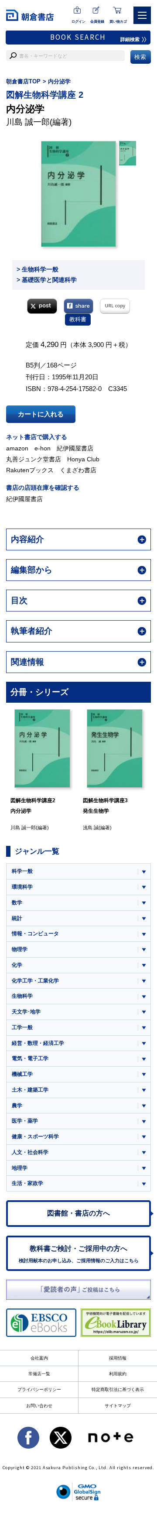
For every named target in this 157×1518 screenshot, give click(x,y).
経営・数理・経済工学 (38, 1043)
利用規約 (117, 1373)
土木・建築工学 (30, 1090)
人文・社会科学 (30, 1152)
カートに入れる (41, 414)
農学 (17, 1105)
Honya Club (83, 459)
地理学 (19, 1168)
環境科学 (22, 887)
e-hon (42, 448)
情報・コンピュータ (35, 934)
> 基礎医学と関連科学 (47, 279)
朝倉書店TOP (23, 81)
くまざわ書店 (78, 470)
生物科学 (22, 996)
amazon (17, 448)
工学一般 (22, 1027)
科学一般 (22, 871)
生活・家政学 (27, 1183)
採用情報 (117, 1358)
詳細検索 (130, 39)
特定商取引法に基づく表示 (118, 1389)
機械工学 (22, 1074)
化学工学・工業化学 (35, 981)
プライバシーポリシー (39, 1389)
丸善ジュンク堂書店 (33, 459)
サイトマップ (118, 1405)
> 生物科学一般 (37, 269)
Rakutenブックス (30, 470)
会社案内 (39, 1358)
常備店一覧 (39, 1373)
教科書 (77, 319)
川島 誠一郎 (28, 122)
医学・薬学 (25, 1121)
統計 (17, 918)
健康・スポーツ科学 (35, 1136)
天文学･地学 (26, 1012)
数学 (17, 903)
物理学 (19, 949)
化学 (17, 965)
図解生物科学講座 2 (44, 95)
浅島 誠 (91, 827)
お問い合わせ (39, 1405)
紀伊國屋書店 (75, 448)
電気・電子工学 (30, 1058)
